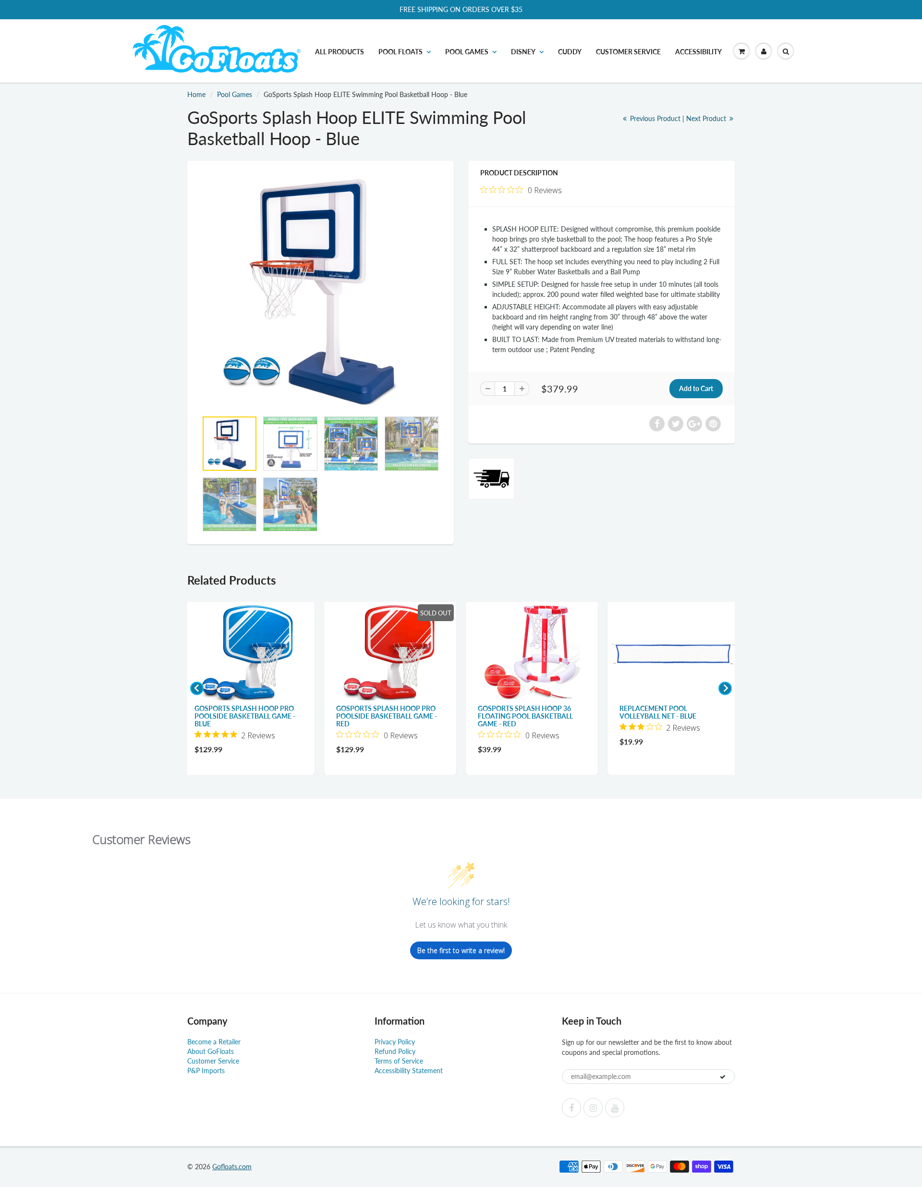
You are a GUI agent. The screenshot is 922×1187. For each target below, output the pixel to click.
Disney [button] (523, 52)
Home (196, 94)
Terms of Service (399, 1061)
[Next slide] (725, 688)
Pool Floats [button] (400, 52)
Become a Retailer (214, 1042)
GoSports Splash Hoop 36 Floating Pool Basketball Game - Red (525, 716)
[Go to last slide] (197, 688)
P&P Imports (206, 1070)
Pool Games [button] (466, 52)
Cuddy (570, 52)
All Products (339, 52)
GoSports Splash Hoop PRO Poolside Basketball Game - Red (386, 716)
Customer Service (628, 52)
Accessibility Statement (409, 1070)
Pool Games (234, 94)
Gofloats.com (232, 1167)
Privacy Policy (395, 1042)
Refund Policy (395, 1051)
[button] (741, 51)
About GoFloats (210, 1051)
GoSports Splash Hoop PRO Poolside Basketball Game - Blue (244, 716)
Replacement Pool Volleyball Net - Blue (657, 712)
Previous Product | (657, 118)
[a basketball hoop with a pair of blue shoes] (320, 291)
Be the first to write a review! (461, 950)
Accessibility (698, 52)
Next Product (707, 118)
